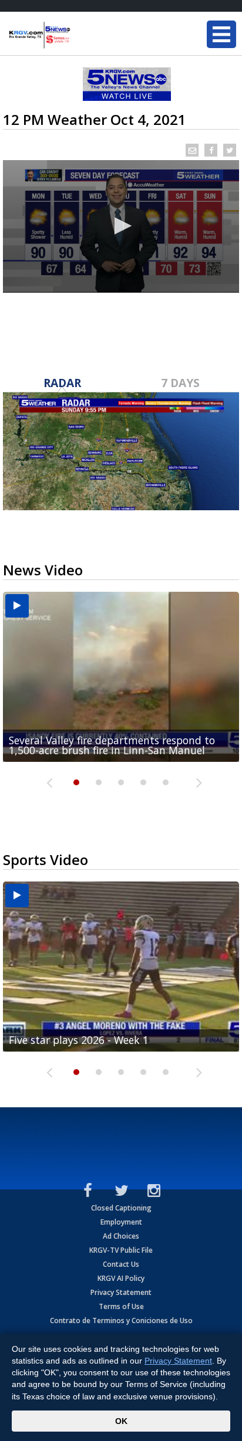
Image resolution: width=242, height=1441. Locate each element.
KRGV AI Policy (121, 1278)
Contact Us (121, 1264)
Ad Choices (121, 1236)
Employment (121, 1222)
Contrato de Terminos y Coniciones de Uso (121, 1320)
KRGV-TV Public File (121, 1250)
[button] (121, 226)
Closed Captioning (121, 1208)
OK (121, 1421)
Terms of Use (121, 1306)
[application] (121, 226)
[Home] (79, 35)
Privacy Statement (121, 1292)
